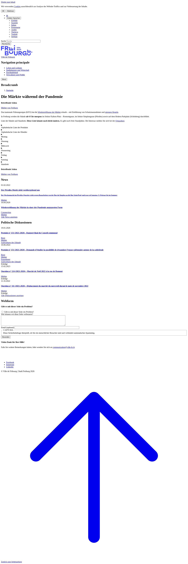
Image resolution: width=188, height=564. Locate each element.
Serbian (14, 36)
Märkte (4, 200)
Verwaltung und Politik (15, 75)
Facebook (10, 362)
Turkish (14, 34)
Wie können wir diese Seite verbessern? (17, 314)
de (7, 15)
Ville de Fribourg (8, 57)
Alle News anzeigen (9, 217)
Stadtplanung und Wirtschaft (17, 70)
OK (3, 11)
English (14, 20)
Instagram (10, 365)
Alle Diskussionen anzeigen (12, 295)
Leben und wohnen (14, 68)
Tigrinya (14, 32)
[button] (4, 79)
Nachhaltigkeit (12, 72)
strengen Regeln (111, 112)
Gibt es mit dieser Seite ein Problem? (19, 312)
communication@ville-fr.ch (64, 347)
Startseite (9, 90)
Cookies (17, 6)
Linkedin (9, 367)
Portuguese (15, 27)
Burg (3, 238)
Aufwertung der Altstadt (11, 242)
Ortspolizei (119, 121)
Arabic (14, 30)
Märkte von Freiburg (9, 108)
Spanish (14, 23)
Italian (13, 25)
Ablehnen (10, 11)
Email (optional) (7, 327)
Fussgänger (5, 259)
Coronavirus (6, 212)
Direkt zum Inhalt (8, 2)
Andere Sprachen (13, 18)
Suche (3, 41)
